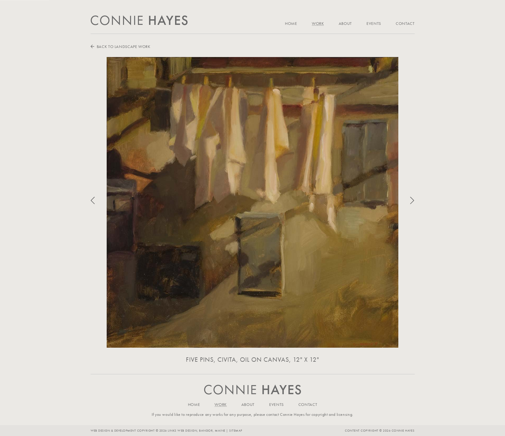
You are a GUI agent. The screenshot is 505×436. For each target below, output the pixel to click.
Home (291, 23)
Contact (405, 23)
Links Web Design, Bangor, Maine (197, 430)
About (345, 23)
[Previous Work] (99, 201)
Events (373, 23)
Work (318, 23)
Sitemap (235, 430)
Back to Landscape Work (123, 46)
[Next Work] (406, 201)
